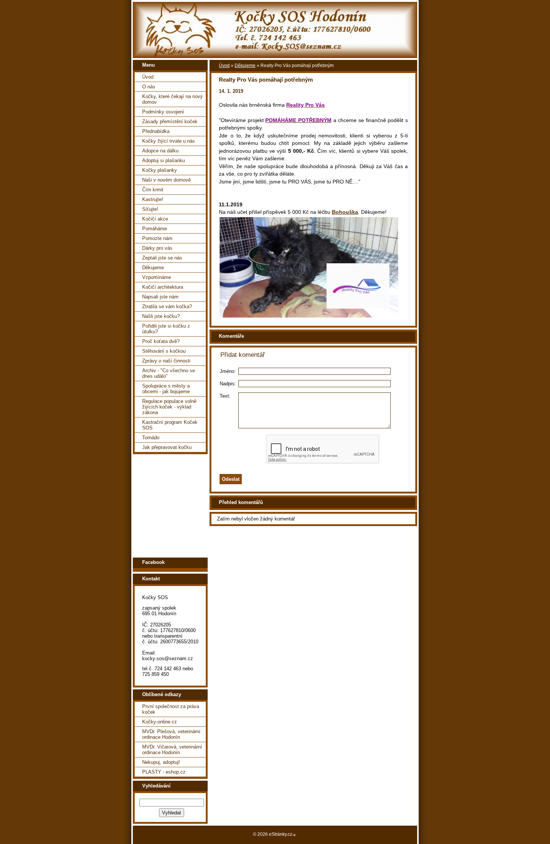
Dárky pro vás (157, 248)
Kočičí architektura (162, 287)
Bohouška (345, 212)
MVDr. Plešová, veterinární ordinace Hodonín (171, 734)
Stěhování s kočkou (164, 351)
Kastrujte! (152, 199)
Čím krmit (153, 189)
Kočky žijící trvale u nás (168, 141)
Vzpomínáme (156, 277)
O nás (148, 86)
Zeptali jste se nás (162, 258)
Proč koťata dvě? (161, 341)
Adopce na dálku (160, 151)
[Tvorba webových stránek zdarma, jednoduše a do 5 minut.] (294, 835)
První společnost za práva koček (170, 709)
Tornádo (150, 437)
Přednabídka (155, 131)
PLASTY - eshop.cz (164, 772)
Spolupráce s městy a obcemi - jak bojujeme (166, 388)
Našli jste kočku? (161, 316)
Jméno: (228, 371)
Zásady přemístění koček (170, 121)
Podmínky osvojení (163, 112)
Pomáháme (154, 228)
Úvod (147, 77)
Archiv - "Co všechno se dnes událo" (168, 373)
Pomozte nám (157, 238)
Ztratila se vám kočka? (167, 306)
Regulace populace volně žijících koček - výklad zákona (169, 406)
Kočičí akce (155, 219)
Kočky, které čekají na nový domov (172, 99)
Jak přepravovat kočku (167, 447)
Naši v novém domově (166, 180)
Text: (225, 396)
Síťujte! (150, 209)
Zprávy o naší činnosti (166, 361)
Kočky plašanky (159, 170)
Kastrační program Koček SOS (170, 425)
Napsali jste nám (160, 297)
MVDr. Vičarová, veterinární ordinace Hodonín (172, 749)
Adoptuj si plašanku (163, 160)
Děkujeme (153, 267)
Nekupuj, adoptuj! (161, 762)
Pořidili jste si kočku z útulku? (166, 328)
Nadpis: (228, 383)
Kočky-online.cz (159, 722)
